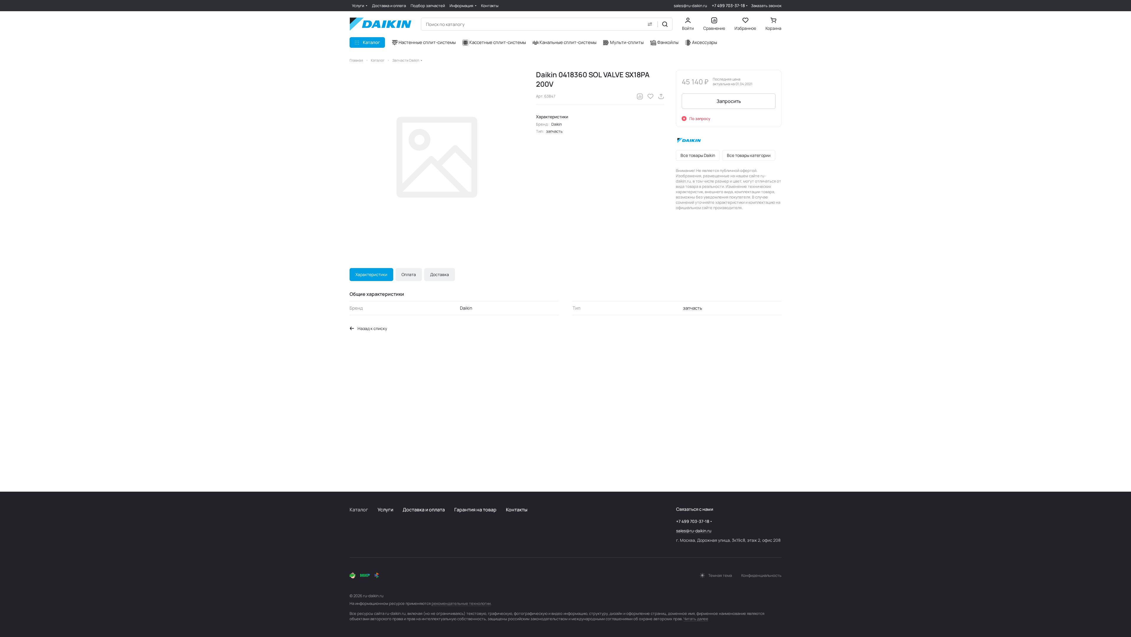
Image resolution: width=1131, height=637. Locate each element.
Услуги (385, 509)
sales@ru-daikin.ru (690, 5)
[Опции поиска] (650, 24)
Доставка (439, 274)
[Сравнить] (640, 96)
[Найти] (665, 24)
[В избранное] (650, 96)
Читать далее (695, 618)
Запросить (729, 101)
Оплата (408, 274)
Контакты (516, 509)
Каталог (359, 509)
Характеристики (371, 274)
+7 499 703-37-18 (728, 5)
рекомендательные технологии (461, 603)
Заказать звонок (766, 5)
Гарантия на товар (475, 509)
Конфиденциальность (761, 575)
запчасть (554, 131)
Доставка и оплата (424, 509)
